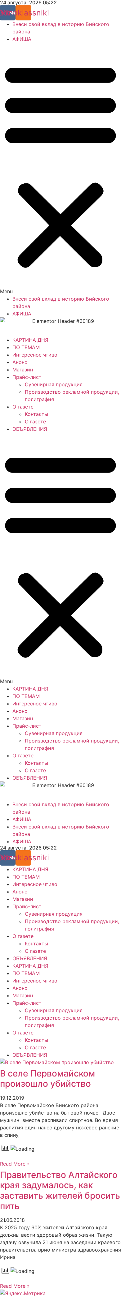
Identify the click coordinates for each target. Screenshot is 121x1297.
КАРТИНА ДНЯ (30, 340)
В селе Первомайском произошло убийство (47, 1078)
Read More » (15, 1164)
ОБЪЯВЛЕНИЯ (29, 429)
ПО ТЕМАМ (26, 347)
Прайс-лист (27, 377)
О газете (23, 407)
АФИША (21, 39)
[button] (60, 169)
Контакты (36, 414)
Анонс (19, 362)
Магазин (22, 369)
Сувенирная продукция (54, 384)
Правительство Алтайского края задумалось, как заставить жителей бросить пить (60, 1190)
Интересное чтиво (34, 355)
